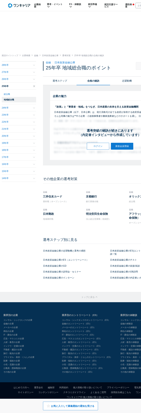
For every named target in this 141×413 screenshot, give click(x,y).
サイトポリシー (26, 392)
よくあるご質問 (98, 392)
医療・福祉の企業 (11, 361)
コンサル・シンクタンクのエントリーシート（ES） (86, 320)
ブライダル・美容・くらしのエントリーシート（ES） (87, 357)
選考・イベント (55, 4)
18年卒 (5, 150)
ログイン (98, 146)
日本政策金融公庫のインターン (58, 277)
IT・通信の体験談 (128, 335)
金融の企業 (8, 323)
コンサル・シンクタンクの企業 (17, 320)
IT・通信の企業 (10, 335)
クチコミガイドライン (74, 392)
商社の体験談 (126, 331)
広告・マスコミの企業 (13, 338)
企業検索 (37, 5)
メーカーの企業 (10, 327)
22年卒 (5, 122)
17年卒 (5, 157)
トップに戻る (88, 297)
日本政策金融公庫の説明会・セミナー (62, 271)
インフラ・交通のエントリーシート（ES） (82, 346)
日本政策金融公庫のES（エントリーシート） (66, 260)
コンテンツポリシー (48, 392)
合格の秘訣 (93, 80)
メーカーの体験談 (128, 327)
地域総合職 (9, 99)
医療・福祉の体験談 (129, 361)
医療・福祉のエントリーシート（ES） (80, 361)
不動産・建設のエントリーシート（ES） (81, 349)
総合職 (7, 94)
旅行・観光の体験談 (129, 353)
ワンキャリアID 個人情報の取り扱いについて (89, 397)
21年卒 (5, 129)
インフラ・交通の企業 (13, 346)
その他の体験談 (127, 372)
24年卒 (5, 108)
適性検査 (128, 5)
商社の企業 (8, 331)
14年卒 (5, 178)
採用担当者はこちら (121, 392)
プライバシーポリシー (118, 387)
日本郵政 (48, 213)
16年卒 (5, 164)
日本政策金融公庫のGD (54, 266)
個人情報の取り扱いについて (87, 387)
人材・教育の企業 (11, 342)
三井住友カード (52, 196)
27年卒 (5, 72)
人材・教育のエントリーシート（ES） (80, 342)
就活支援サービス (111, 5)
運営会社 (38, 387)
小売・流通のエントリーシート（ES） (80, 364)
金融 (49, 62)
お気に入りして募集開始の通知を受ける (72, 406)
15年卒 (5, 171)
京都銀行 (91, 196)
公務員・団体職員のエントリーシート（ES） (83, 368)
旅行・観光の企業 (11, 353)
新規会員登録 (122, 146)
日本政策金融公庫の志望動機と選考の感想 (64, 250)
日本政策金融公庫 (65, 62)
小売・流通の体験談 (129, 364)
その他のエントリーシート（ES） (78, 372)
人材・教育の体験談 (129, 342)
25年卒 (5, 86)
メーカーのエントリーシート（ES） (79, 327)
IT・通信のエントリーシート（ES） (78, 335)
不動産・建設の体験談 (130, 349)
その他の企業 (9, 372)
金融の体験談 (126, 323)
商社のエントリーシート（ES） (76, 331)
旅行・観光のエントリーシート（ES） (80, 353)
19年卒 (5, 143)
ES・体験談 (75, 4)
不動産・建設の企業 (12, 349)
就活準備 (92, 4)
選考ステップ (60, 80)
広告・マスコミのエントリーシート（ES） (82, 338)
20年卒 (5, 136)
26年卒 (5, 79)
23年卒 (5, 115)
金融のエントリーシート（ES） (76, 323)
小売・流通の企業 (11, 364)
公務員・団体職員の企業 (14, 368)
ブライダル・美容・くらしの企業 (18, 357)
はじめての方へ (21, 387)
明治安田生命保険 (97, 213)
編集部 (51, 387)
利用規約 (63, 387)
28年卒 (5, 65)
